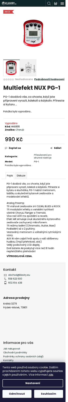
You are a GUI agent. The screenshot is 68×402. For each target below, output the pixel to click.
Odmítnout (17, 394)
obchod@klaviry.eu (19, 275)
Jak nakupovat (11, 348)
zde (51, 375)
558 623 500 (15, 278)
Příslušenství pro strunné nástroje (43, 156)
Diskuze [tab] (21, 175)
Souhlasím (48, 394)
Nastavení (32, 383)
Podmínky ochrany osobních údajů (23, 356)
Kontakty (8, 360)
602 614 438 (15, 282)
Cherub (20, 129)
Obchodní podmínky (15, 352)
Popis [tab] (10, 175)
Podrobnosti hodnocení (49, 79)
